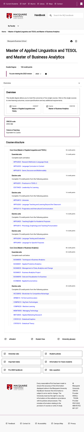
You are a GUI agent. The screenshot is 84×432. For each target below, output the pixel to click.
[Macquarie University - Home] (17, 16)
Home (4, 32)
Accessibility (42, 423)
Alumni (33, 4)
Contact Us (26, 423)
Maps (51, 4)
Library (42, 4)
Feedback (11, 423)
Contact (60, 4)
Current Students (12, 4)
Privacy (73, 423)
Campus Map (58, 423)
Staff (24, 4)
